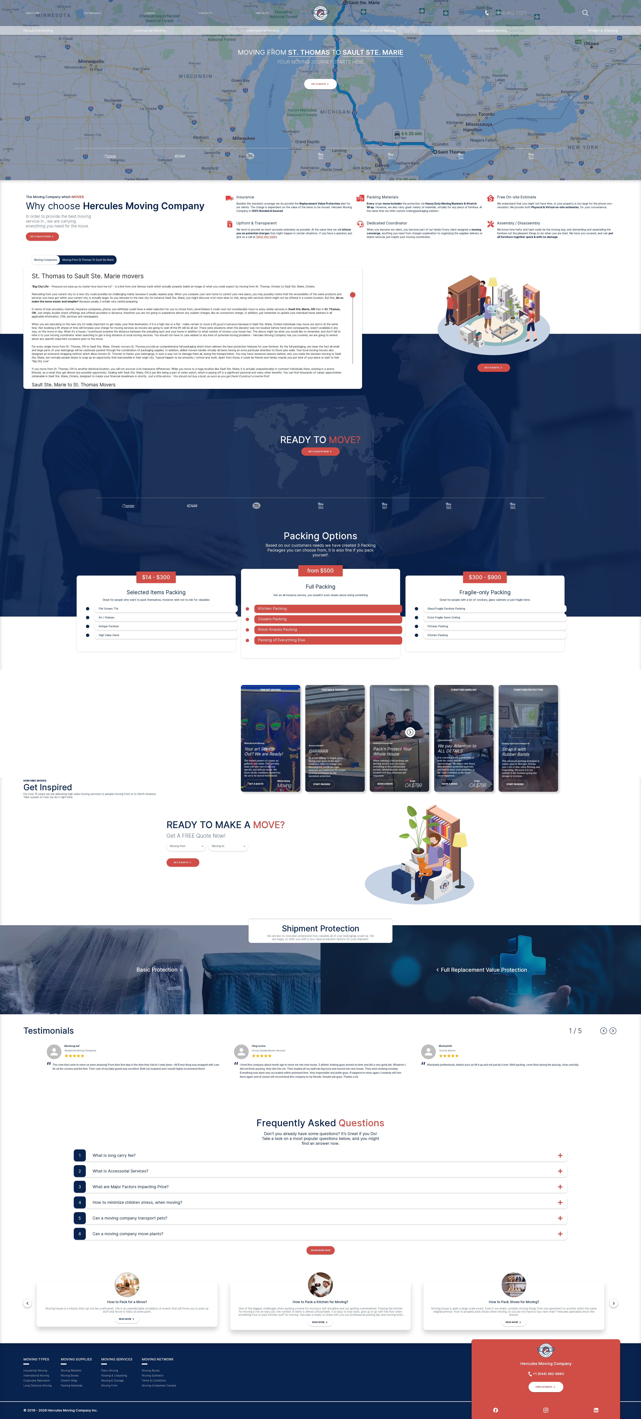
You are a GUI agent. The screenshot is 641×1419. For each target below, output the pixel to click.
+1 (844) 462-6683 (508, 13)
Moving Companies (45, 259)
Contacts (205, 13)
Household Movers (74, 1050)
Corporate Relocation (36, 1380)
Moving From (109, 1385)
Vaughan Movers (260, 1050)
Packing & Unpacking (114, 1375)
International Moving (263, 31)
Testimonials (92, 13)
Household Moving (38, 31)
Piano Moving (109, 1370)
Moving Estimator (152, 1375)
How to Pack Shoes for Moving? (514, 1302)
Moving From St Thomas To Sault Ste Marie (88, 259)
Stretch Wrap (69, 1380)
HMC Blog (262, 13)
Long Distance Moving (37, 1385)
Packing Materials (71, 1385)
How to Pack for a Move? (127, 1302)
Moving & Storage (112, 1380)
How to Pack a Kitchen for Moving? (320, 1302)
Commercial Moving (150, 31)
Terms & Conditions (154, 1380)
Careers (150, 13)
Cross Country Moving (377, 31)
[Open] (202, 846)
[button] (320, 84)
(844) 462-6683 (266, 237)
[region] (192, 328)
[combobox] (183, 846)
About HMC (33, 13)
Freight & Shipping (603, 31)
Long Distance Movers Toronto (455, 1050)
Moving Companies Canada (159, 1385)
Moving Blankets (71, 1370)
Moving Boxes (70, 1375)
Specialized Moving (492, 31)
